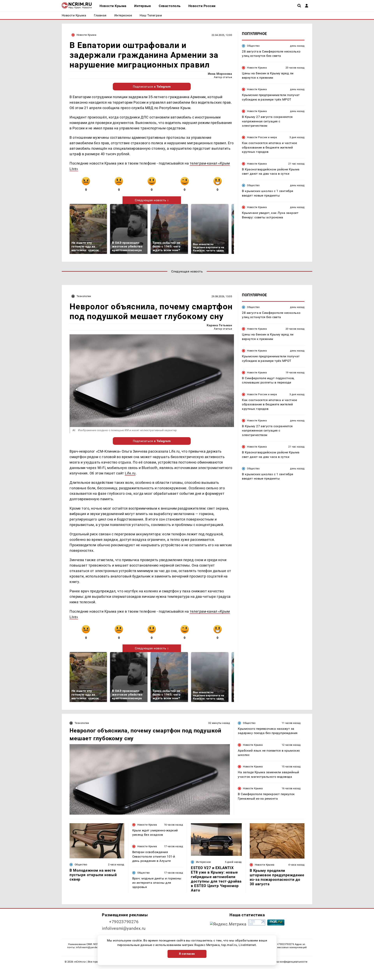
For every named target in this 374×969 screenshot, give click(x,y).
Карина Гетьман (219, 325)
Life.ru (130, 473)
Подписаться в (152, 86)
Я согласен (187, 954)
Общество (253, 45)
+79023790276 (124, 921)
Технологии (84, 296)
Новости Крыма (86, 34)
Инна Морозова (220, 74)
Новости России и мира (262, 137)
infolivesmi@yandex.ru (124, 928)
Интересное (203, 861)
